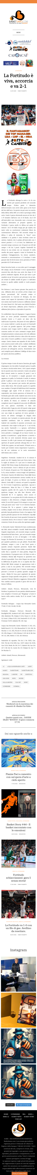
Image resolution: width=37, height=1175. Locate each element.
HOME (6, 1114)
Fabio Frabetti (22, 91)
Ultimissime (18, 70)
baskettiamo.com (27, 670)
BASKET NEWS (16, 1117)
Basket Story (12, 821)
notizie (21, 678)
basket (5, 670)
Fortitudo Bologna (12, 921)
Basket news (15, 770)
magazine (19, 821)
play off (18, 682)
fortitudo (28, 674)
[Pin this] (22, 95)
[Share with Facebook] (15, 95)
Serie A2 (15, 871)
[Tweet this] (17, 95)
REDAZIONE (22, 783)
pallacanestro (7, 682)
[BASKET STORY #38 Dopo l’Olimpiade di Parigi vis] (18, 1010)
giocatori (6, 678)
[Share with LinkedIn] (19, 95)
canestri (14, 674)
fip (21, 674)
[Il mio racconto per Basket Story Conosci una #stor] (18, 1046)
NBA (23, 1114)
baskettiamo (14, 670)
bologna (5, 674)
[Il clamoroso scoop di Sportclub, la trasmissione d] (18, 974)
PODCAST (18, 1119)
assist (30, 666)
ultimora (16, 686)
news (14, 678)
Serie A (30, 1114)
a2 (3, 666)
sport (26, 682)
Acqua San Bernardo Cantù (16, 666)
